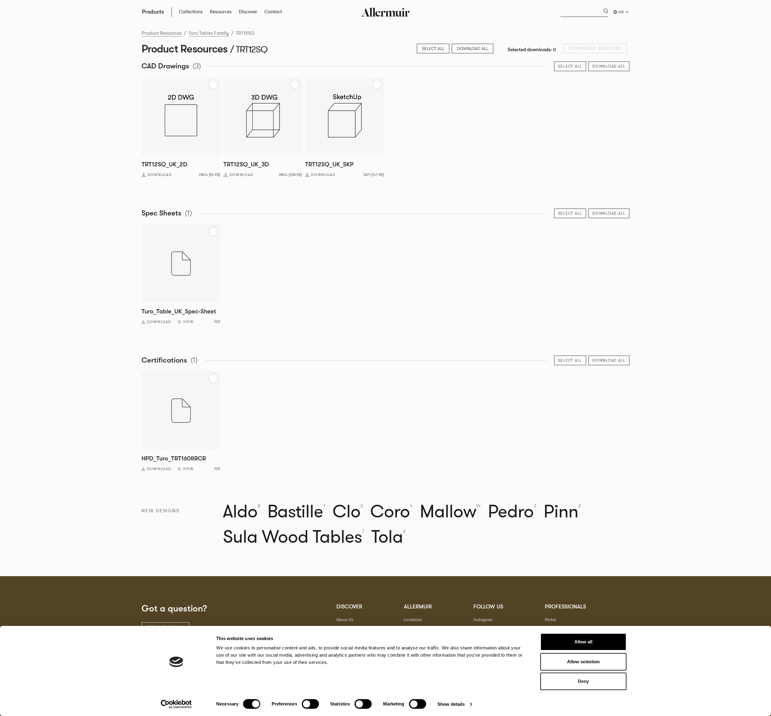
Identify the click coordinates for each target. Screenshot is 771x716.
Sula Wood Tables (293, 537)
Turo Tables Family (209, 33)
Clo (347, 512)
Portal (550, 620)
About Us (344, 620)
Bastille (296, 512)
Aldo (241, 512)
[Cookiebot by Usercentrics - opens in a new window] (176, 704)
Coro (391, 512)
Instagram (483, 620)
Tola (388, 537)
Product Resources (162, 33)
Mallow (450, 512)
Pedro (512, 512)
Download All (472, 48)
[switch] (310, 704)
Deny (583, 681)
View (188, 321)
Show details (451, 704)
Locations (413, 620)
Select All (570, 66)
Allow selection (583, 661)
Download (160, 174)
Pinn (562, 512)
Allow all (583, 641)
